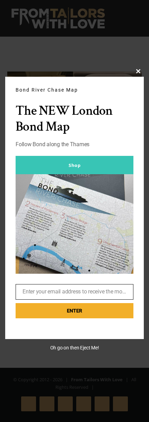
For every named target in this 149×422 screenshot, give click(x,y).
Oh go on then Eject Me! (74, 347)
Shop (74, 165)
